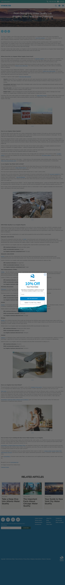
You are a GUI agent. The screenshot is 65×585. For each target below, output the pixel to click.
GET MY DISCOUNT (32, 298)
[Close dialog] (45, 274)
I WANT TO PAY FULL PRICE (32, 302)
